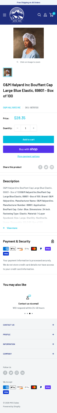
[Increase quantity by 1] (33, 128)
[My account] (45, 15)
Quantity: (7, 128)
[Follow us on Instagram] (17, 373)
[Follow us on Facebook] (5, 373)
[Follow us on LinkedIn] (22, 373)
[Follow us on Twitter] (11, 373)
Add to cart (29, 139)
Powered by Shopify (11, 406)
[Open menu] (4, 15)
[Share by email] (52, 167)
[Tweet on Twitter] (46, 167)
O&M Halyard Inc (12, 107)
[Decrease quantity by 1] (17, 128)
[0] (51, 15)
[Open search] (39, 15)
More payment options (28, 156)
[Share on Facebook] (40, 167)
